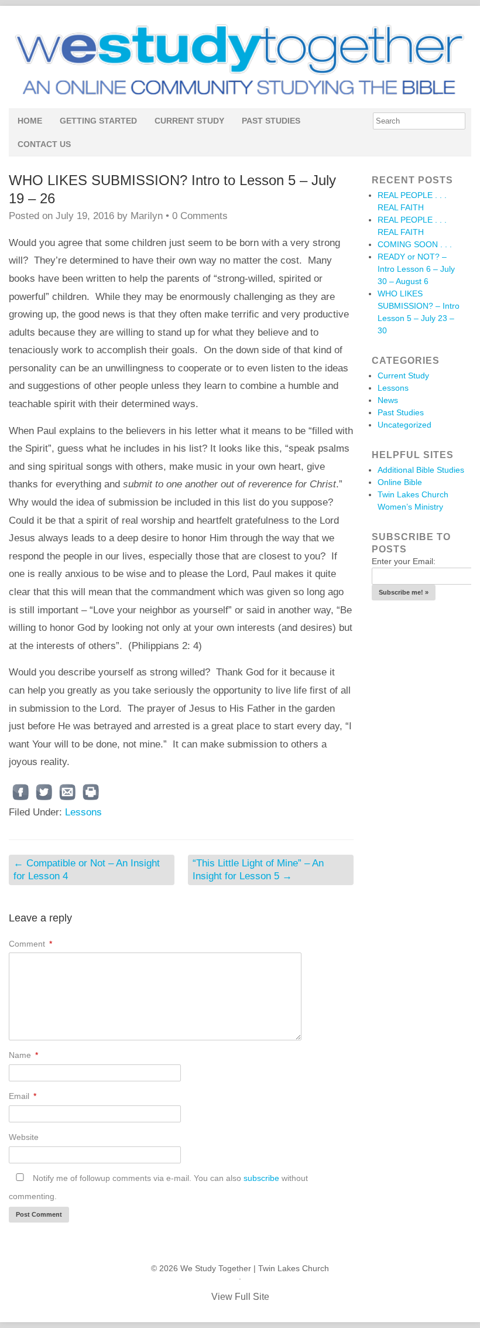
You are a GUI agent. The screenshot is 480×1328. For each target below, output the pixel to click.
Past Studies (271, 120)
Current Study (189, 120)
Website (24, 1137)
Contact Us (44, 144)
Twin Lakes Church (293, 1268)
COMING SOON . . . (415, 244)
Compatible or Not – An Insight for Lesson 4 (86, 870)
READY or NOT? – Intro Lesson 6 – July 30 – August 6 (416, 269)
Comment (30, 943)
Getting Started (98, 120)
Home (30, 120)
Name (23, 1055)
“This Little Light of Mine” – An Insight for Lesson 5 (258, 870)
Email (22, 1096)
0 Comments (200, 215)
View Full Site (240, 1297)
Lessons (83, 812)
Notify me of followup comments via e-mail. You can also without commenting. (158, 1187)
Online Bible (400, 482)
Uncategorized (404, 424)
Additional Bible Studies (421, 469)
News (388, 400)
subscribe (261, 1178)
